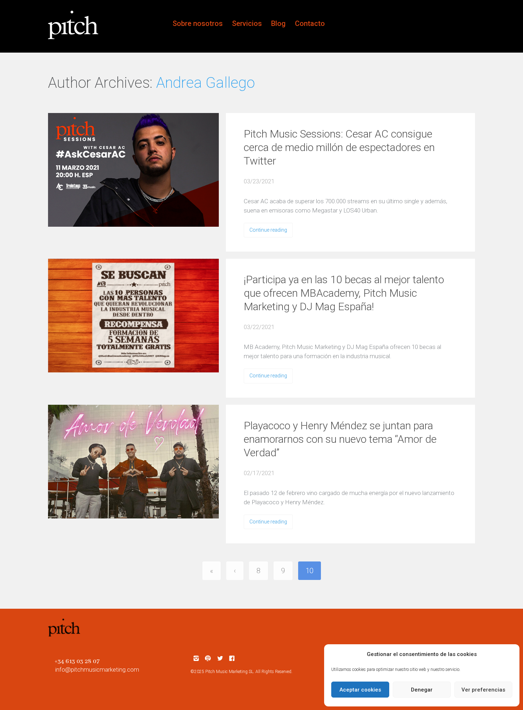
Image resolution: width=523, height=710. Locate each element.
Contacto (310, 23)
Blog (278, 23)
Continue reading (268, 230)
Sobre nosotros (198, 23)
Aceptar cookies (360, 690)
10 (309, 570)
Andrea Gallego (205, 82)
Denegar (422, 690)
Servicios (247, 23)
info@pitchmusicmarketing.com (97, 669)
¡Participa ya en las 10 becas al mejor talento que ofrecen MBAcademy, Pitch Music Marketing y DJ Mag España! (344, 293)
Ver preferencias (483, 690)
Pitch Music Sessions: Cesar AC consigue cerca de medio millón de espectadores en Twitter (339, 147)
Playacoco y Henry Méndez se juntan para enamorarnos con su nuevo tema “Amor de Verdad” (340, 439)
